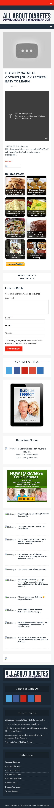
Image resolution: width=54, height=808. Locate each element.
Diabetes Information (13, 766)
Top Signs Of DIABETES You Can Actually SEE (23, 724)
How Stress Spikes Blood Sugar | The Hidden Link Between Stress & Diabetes (33, 639)
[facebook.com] (17, 7)
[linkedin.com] (37, 7)
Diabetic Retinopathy (13, 787)
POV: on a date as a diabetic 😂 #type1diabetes (31, 598)
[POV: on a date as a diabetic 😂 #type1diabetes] (10, 597)
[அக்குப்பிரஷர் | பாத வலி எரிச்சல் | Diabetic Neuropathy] (10, 514)
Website (8, 333)
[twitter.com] (22, 7)
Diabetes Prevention (13, 770)
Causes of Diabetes (12, 762)
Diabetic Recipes (11, 783)
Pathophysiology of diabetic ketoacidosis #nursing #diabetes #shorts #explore (32, 556)
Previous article (27, 275)
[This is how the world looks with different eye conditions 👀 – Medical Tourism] (10, 540)
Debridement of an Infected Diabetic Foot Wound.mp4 (30, 611)
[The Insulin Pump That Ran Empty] (10, 570)
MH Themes (44, 805)
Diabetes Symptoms (13, 774)
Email (7, 325)
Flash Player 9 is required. (27, 458)
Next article (27, 278)
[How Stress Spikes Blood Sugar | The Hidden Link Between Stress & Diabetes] (10, 638)
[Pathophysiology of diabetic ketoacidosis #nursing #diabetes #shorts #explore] (10, 555)
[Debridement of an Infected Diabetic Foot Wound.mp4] (10, 610)
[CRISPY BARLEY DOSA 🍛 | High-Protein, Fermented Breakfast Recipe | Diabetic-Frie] (10, 580)
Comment (9, 298)
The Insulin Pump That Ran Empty (32, 569)
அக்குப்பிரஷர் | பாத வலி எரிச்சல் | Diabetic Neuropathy (25, 720)
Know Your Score (27, 440)
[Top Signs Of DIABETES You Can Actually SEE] (10, 527)
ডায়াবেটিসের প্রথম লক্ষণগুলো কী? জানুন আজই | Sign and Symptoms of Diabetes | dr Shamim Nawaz (33, 624)
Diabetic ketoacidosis (13, 779)
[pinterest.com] (32, 7)
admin (13, 86)
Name (8, 318)
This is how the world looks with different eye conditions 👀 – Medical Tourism (32, 541)
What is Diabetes (11, 791)
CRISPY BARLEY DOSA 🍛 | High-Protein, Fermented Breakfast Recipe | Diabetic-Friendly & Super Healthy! (33, 583)
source (8, 161)
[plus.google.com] (27, 7)
